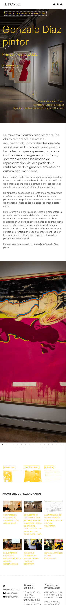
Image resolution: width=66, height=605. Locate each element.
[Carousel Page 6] (21, 444)
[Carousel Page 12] (44, 444)
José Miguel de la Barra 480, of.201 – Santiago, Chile (53, 594)
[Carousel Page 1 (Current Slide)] (2, 444)
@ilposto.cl (12, 593)
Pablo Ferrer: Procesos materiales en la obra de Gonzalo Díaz (12, 558)
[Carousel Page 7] (25, 444)
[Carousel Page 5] (17, 444)
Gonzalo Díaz (10, 66)
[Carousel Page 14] (52, 444)
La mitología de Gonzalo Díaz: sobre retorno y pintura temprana (53, 520)
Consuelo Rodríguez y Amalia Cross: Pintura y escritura (31, 558)
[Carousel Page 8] (29, 444)
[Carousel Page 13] (48, 444)
